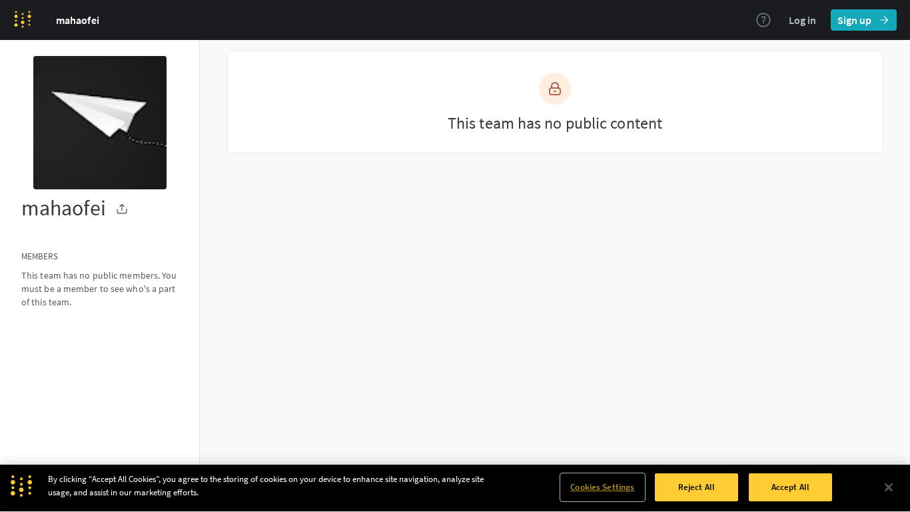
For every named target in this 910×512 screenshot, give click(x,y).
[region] (455, 488)
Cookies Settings (602, 487)
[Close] (888, 487)
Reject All (696, 487)
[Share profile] (122, 208)
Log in (802, 20)
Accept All (790, 487)
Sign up (854, 20)
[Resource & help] (763, 20)
